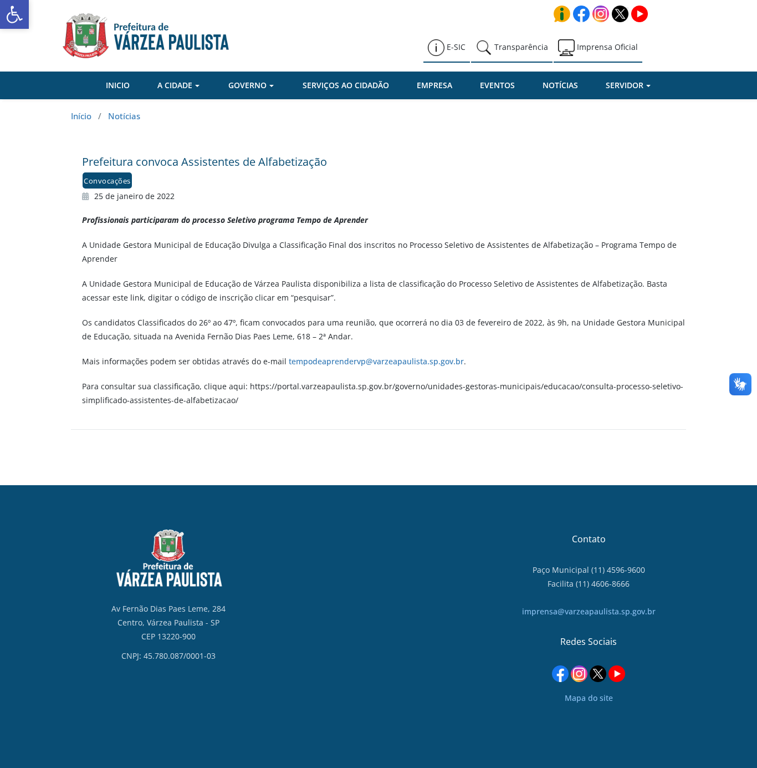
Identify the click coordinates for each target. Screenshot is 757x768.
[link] (14, 14)
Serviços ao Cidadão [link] (346, 85)
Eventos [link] (497, 85)
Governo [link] (247, 85)
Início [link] (81, 115)
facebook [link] (581, 14)
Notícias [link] (560, 85)
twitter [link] (620, 14)
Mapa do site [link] (589, 698)
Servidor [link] (624, 85)
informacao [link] (562, 14)
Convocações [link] (107, 181)
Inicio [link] (118, 85)
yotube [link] (639, 14)
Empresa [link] (434, 85)
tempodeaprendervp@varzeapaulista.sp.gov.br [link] (376, 361)
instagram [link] (600, 14)
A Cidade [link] (174, 85)
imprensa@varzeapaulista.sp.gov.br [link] (589, 611)
